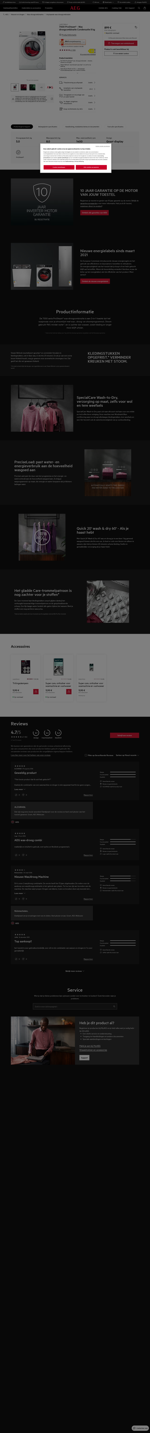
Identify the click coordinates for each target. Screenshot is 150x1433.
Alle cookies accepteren (91, 167)
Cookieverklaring (69, 161)
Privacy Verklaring (79, 161)
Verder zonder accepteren (103, 146)
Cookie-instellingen (59, 167)
